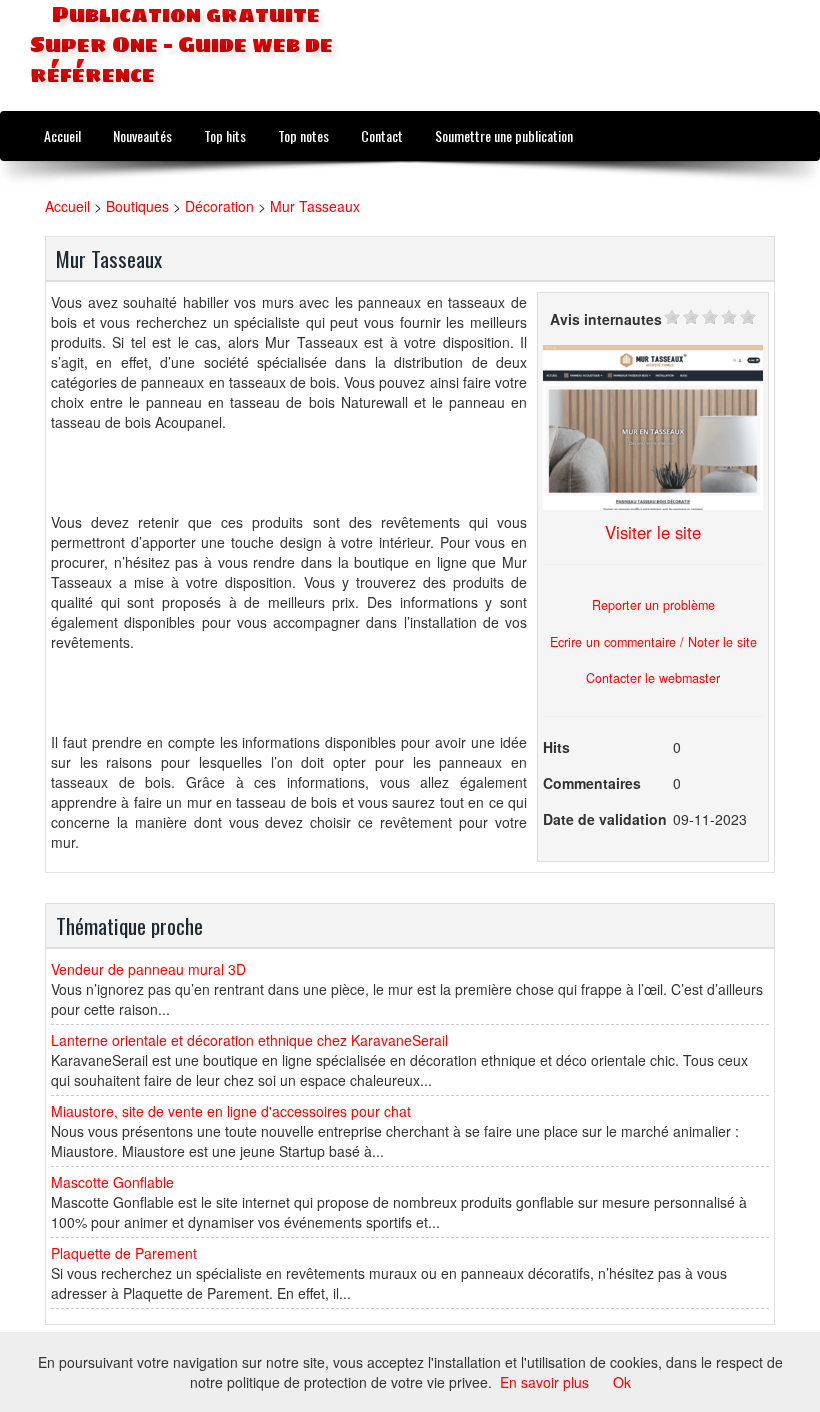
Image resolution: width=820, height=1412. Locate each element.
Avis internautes (606, 319)
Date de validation (605, 819)
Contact (382, 135)
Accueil (62, 135)
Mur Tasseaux (315, 206)
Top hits (225, 135)
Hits (556, 747)
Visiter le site (653, 532)
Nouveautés (142, 135)
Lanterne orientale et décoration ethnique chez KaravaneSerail (249, 1040)
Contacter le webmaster (653, 678)
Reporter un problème (653, 605)
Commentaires (592, 783)
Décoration (219, 206)
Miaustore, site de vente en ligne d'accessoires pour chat (231, 1111)
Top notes (303, 135)
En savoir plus (544, 1382)
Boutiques (137, 206)
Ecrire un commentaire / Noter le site (653, 642)
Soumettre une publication (504, 135)
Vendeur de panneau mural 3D (148, 969)
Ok (622, 1382)
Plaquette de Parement (124, 1253)
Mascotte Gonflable (112, 1182)
